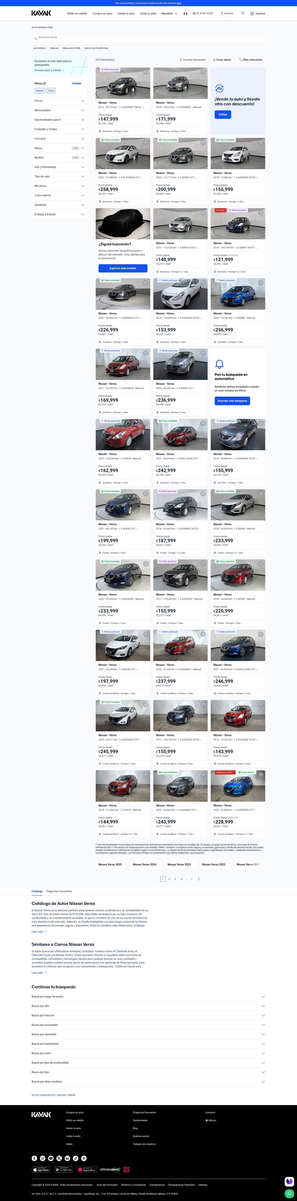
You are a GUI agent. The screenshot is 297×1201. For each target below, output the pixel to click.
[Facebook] (34, 1158)
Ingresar (260, 13)
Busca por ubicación (44, 1034)
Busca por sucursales (45, 1025)
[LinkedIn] (67, 1158)
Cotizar (223, 114)
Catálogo (37, 891)
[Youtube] (51, 1158)
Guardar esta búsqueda (232, 400)
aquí (179, 3)
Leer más (37, 931)
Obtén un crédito (77, 13)
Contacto (210, 1112)
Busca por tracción (43, 1015)
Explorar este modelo (123, 268)
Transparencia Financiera (181, 1184)
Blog (135, 1128)
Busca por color (41, 1053)
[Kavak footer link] (41, 1128)
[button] (39, 48)
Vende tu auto (126, 13)
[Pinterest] (84, 1158)
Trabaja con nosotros (144, 1144)
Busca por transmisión (45, 1043)
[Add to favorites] (145, 72)
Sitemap (203, 1184)
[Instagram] (42, 1158)
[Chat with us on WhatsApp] (289, 1193)
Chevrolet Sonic (41, 955)
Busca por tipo (40, 1072)
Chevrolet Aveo (125, 951)
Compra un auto (102, 13)
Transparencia (157, 1184)
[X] (59, 1158)
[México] (185, 13)
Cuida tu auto (148, 13)
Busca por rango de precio (47, 996)
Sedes (69, 1144)
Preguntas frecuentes (59, 891)
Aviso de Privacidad (107, 1184)
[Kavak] (41, 13)
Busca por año (40, 1006)
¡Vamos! (258, 1171)
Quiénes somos (141, 1136)
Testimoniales (140, 1120)
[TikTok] (75, 1158)
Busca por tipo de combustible (50, 1062)
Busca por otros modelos (47, 1081)
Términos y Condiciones (133, 1184)
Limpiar (76, 83)
